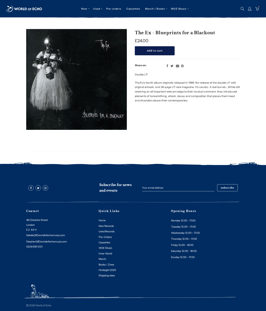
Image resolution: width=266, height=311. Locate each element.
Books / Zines (106, 264)
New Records (106, 226)
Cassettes (104, 242)
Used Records (107, 231)
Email (177, 66)
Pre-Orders (105, 237)
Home (102, 220)
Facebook (167, 66)
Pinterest (182, 66)
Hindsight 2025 (107, 270)
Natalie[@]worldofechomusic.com (45, 235)
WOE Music (178, 8)
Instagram (45, 188)
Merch (102, 259)
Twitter (172, 66)
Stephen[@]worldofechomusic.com (46, 241)
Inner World (105, 253)
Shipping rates (107, 275)
